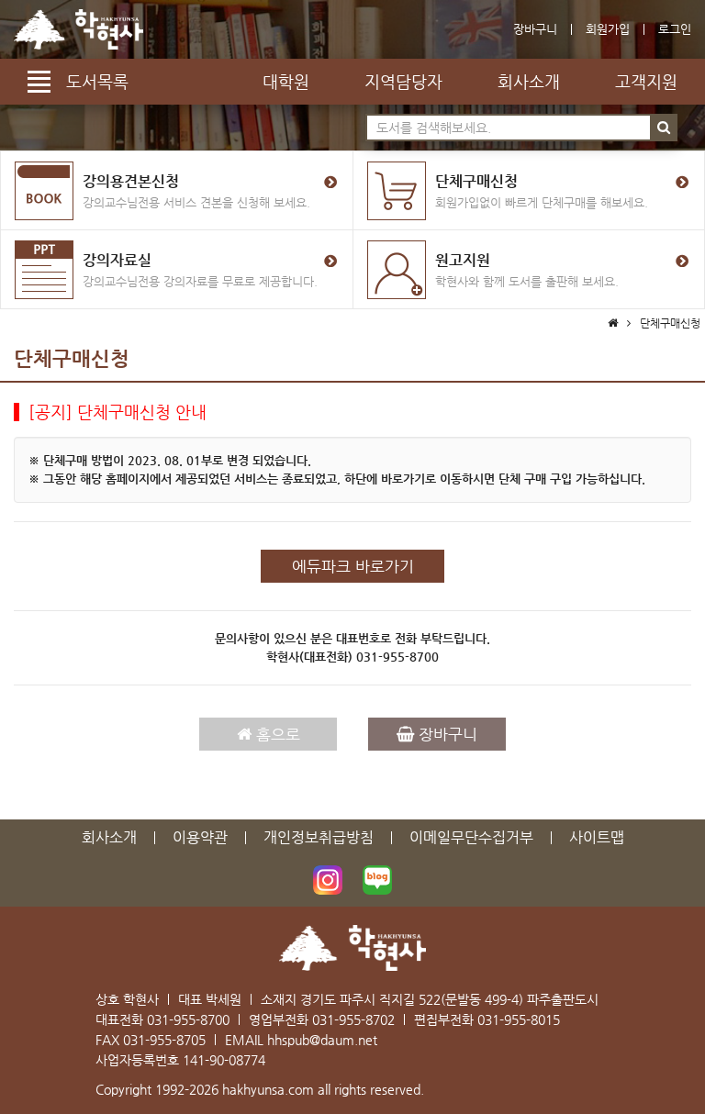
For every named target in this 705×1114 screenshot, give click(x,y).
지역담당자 (403, 81)
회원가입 (608, 29)
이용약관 (200, 837)
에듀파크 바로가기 (353, 566)
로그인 (674, 29)
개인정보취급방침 (318, 837)
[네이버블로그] (377, 880)
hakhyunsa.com (268, 1089)
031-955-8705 (164, 1039)
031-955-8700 (397, 656)
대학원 (286, 81)
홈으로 (276, 734)
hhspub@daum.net (322, 1039)
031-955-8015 (518, 1019)
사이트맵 (596, 837)
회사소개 (529, 81)
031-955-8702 (353, 1019)
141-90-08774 (224, 1060)
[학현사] (78, 29)
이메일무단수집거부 (471, 837)
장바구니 (535, 29)
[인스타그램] (327, 880)
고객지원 (646, 81)
